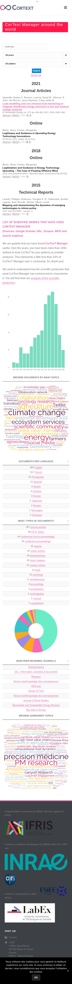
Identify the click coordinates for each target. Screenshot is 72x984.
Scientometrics (36, 667)
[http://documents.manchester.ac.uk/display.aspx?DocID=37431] (27, 176)
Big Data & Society (36, 709)
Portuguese (38, 476)
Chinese (37, 491)
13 (36, 574)
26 (36, 560)
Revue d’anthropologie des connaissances (36, 681)
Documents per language (36, 461)
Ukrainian (37, 515)
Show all (36, 75)
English (38, 467)
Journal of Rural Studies (36, 700)
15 (36, 476)
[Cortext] (16, 7)
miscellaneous (37, 579)
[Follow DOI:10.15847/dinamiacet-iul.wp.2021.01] (30, 142)
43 (36, 541)
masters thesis (37, 565)
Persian (37, 505)
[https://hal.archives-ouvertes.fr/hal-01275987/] (27, 214)
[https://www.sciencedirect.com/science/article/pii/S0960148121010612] (27, 115)
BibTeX (15, 115)
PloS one (36, 686)
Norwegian (37, 510)
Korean (37, 496)
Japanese (37, 500)
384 (36, 467)
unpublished (37, 603)
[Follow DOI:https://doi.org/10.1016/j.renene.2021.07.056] (30, 115)
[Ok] (67, 970)
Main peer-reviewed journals (36, 661)
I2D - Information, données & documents (36, 671)
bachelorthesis (37, 555)
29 (36, 555)
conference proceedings (38, 541)
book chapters (37, 560)
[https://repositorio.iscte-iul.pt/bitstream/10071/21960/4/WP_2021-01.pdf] (27, 142)
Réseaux (36, 676)
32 (36, 546)
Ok (36, 977)
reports (38, 546)
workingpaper (37, 593)
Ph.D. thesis (37, 531)
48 (36, 531)
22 (36, 565)
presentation (37, 589)
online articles (37, 550)
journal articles (38, 527)
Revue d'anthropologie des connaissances (36, 695)
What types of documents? (36, 520)
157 (36, 472)
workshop (38, 574)
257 (36, 527)
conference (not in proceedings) (38, 536)
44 (36, 536)
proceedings (37, 584)
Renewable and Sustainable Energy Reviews (36, 705)
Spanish (37, 481)
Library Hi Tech (36, 690)
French (38, 472)
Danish (37, 486)
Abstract (7, 115)
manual (37, 598)
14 (36, 481)
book (37, 570)
